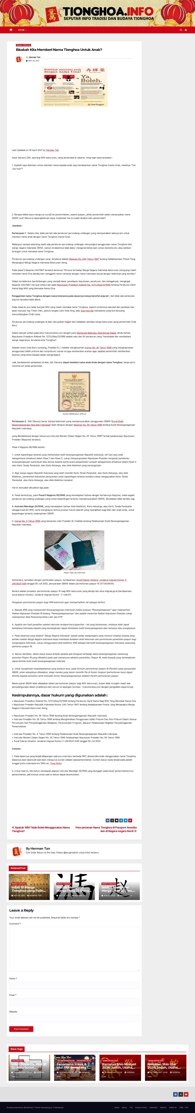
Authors (163, 1107)
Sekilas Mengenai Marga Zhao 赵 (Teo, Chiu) (116, 890)
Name (13, 978)
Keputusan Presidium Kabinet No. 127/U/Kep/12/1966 (83, 285)
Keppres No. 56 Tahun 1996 (88, 425)
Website (13, 1011)
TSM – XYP (183, 1107)
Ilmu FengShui (17, 1060)
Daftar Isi (173, 1107)
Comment (15, 923)
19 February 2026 (68, 1072)
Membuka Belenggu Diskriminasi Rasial (96, 333)
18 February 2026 (114, 1072)
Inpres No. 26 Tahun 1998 (98, 347)
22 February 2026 (23, 1072)
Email (12, 995)
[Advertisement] (74, 128)
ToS (131, 1107)
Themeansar (58, 1107)
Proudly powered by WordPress (20, 1107)
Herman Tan (34, 57)
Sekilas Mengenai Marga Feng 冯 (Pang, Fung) (73, 890)
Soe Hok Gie (87, 310)
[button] (181, 30)
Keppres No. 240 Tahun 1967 (84, 259)
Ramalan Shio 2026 (110, 1060)
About (124, 1107)
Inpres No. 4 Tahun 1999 (27, 521)
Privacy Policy (141, 1107)
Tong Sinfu (55, 763)
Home (21, 30)
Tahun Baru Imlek (84, 1060)
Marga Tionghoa (23, 45)
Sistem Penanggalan (66, 1060)
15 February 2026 (159, 1072)
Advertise (153, 1107)
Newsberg (45, 1107)
